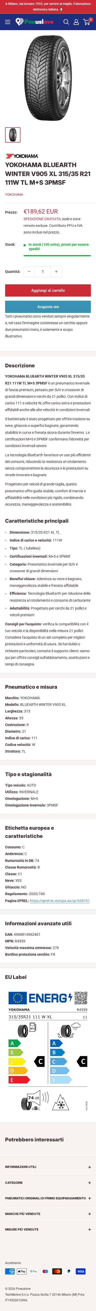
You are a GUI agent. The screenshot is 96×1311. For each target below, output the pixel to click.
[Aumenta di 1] (56, 271)
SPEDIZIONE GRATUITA (42, 219)
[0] (86, 22)
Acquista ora (48, 307)
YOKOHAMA (14, 194)
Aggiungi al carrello (48, 290)
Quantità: (12, 272)
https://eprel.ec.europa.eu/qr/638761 (60, 901)
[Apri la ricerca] (66, 22)
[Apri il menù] (7, 22)
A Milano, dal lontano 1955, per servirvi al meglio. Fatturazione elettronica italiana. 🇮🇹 (48, 6)
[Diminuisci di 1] (29, 271)
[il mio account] (76, 22)
